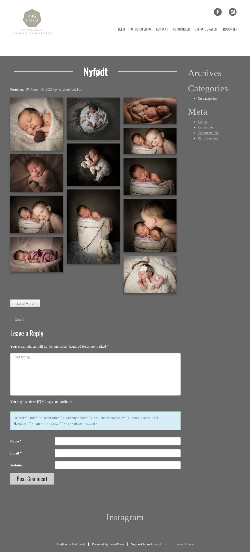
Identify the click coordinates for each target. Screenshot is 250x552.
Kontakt (162, 29)
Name (15, 441)
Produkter (229, 29)
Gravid (17, 319)
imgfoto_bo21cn (70, 89)
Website (16, 465)
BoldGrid (78, 544)
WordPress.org (208, 138)
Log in (202, 122)
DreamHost (159, 544)
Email (16, 453)
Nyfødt (95, 71)
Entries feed (206, 127)
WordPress (116, 544)
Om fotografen (206, 29)
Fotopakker (181, 29)
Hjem (121, 29)
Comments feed (208, 133)
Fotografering (140, 29)
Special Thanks (184, 544)
